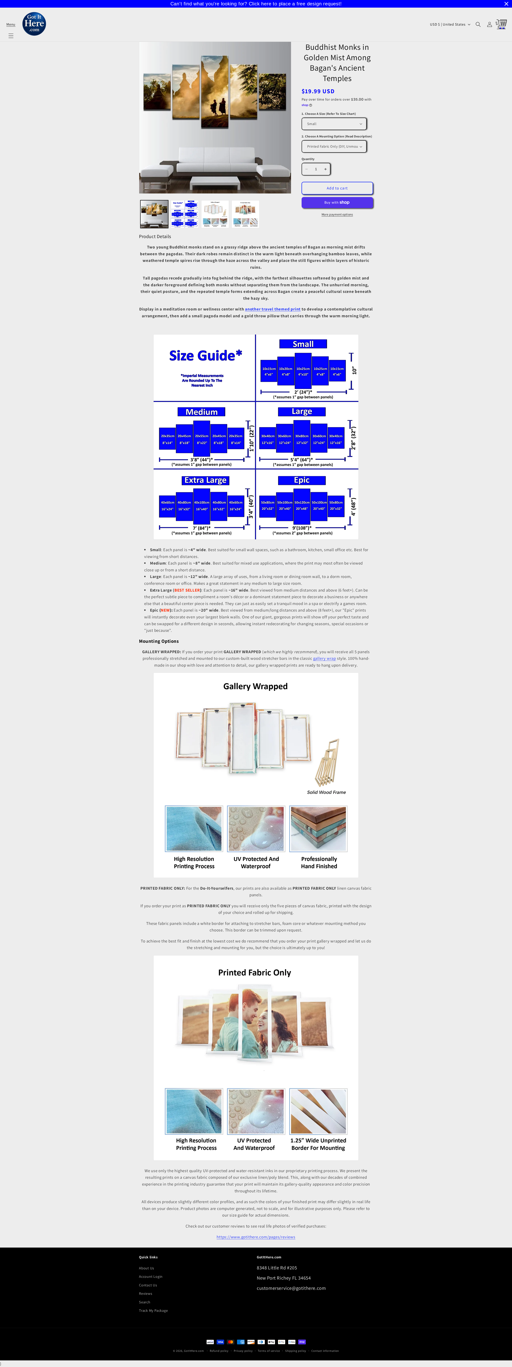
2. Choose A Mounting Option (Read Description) (337, 136)
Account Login (151, 1276)
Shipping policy (295, 1351)
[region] (256, 4)
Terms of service (269, 1351)
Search (144, 1302)
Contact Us (148, 1285)
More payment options (337, 214)
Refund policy (219, 1351)
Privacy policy (243, 1351)
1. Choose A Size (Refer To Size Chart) (329, 114)
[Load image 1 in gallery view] (154, 214)
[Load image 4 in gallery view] (245, 214)
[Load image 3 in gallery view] (215, 214)
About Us (146, 1268)
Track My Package (153, 1310)
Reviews (145, 1293)
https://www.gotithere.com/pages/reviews (256, 1237)
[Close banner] (506, 3)
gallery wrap (324, 658)
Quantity (308, 159)
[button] (11, 24)
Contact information (325, 1351)
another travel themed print (273, 309)
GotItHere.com (194, 1351)
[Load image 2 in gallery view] (185, 214)
